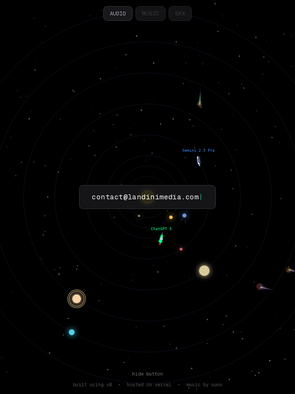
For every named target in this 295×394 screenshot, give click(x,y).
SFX (180, 13)
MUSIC (150, 13)
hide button (147, 374)
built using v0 (92, 384)
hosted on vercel (149, 384)
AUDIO (118, 13)
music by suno (204, 384)
